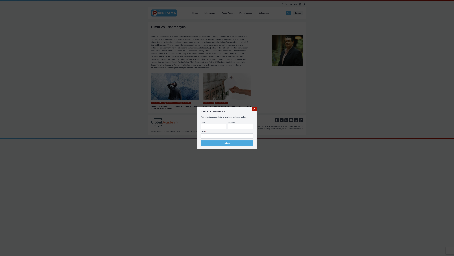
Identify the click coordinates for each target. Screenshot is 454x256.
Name (203, 122)
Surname (232, 122)
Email (203, 132)
